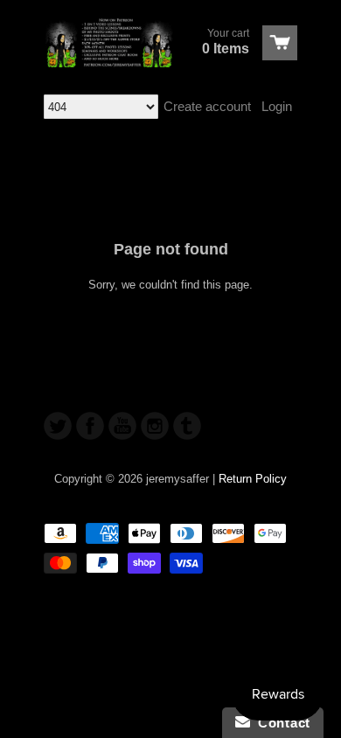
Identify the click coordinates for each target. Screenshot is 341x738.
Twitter (58, 426)
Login (276, 106)
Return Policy (253, 478)
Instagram (155, 426)
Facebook (90, 426)
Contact (280, 722)
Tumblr (187, 426)
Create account (207, 106)
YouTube (122, 426)
